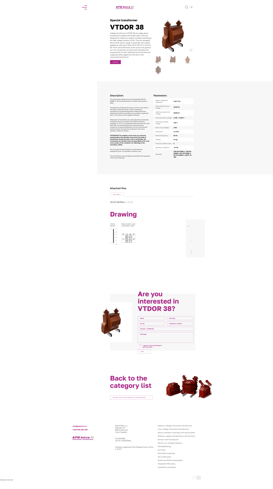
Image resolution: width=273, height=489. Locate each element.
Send (142, 351)
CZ (194, 477)
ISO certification (164, 457)
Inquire (115, 62)
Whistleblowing (164, 446)
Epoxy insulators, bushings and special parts (176, 433)
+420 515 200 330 (80, 430)
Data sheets (117, 194)
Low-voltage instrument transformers (173, 429)
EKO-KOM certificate (166, 453)
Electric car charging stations (170, 443)
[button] (191, 251)
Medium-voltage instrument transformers (175, 426)
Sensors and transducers (168, 440)
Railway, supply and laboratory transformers (129, 397)
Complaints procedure (167, 467)
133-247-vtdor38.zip (121, 202)
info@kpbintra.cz (80, 426)
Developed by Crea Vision (6, 479)
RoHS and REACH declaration (170, 460)
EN (199, 477)
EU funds (161, 450)
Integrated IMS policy (166, 464)
